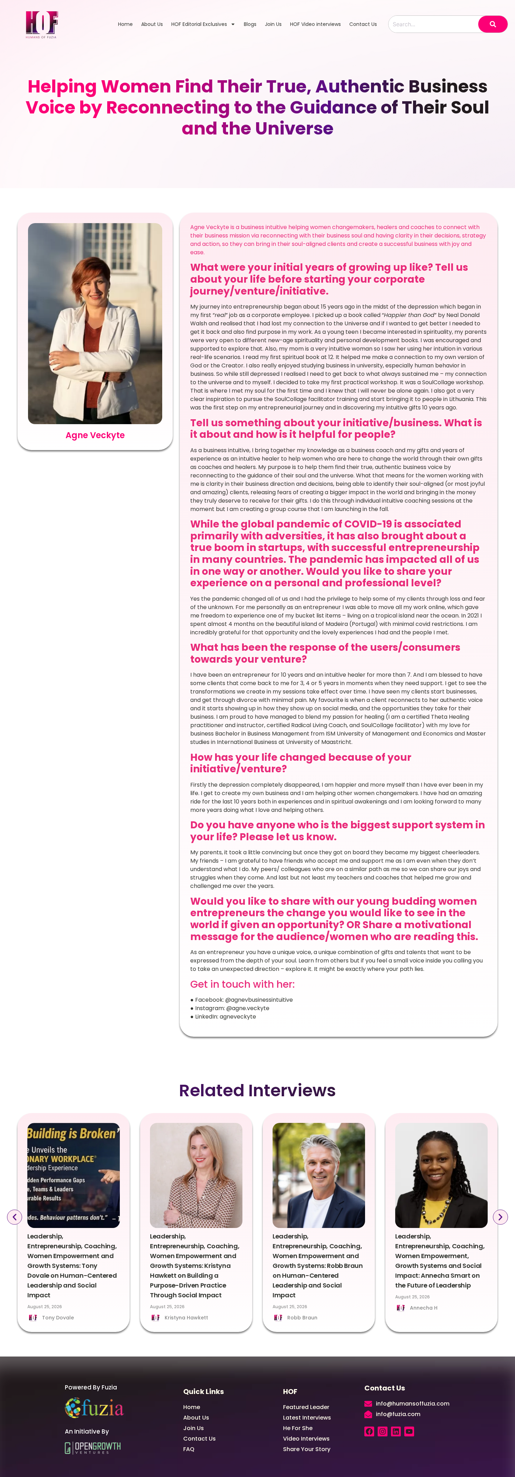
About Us (152, 24)
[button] (14, 1217)
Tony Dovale (58, 1317)
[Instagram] (382, 1431)
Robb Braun (302, 1317)
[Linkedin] (396, 1431)
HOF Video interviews (315, 24)
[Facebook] (369, 1431)
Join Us (273, 24)
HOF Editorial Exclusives (199, 24)
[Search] (493, 24)
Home (125, 24)
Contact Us (363, 24)
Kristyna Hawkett (186, 1317)
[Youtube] (409, 1431)
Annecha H (424, 1307)
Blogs (250, 24)
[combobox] (434, 24)
